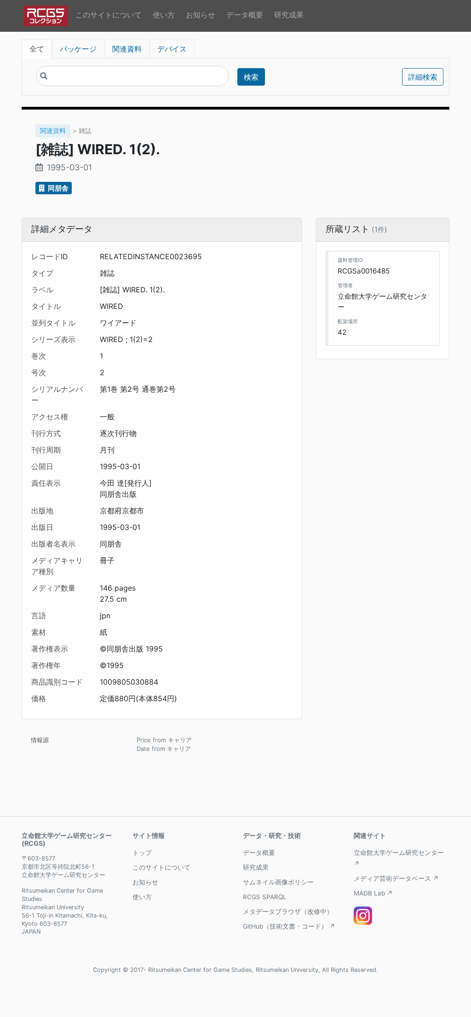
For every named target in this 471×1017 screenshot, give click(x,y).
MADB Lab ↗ (373, 893)
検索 (251, 76)
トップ (142, 852)
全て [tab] (36, 48)
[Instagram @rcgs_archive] (363, 916)
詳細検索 (422, 76)
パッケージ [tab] (78, 48)
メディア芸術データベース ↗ (396, 878)
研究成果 (289, 14)
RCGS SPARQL (265, 897)
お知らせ (200, 14)
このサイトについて (108, 14)
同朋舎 (57, 188)
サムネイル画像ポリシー (278, 882)
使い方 (164, 14)
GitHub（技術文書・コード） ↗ (289, 926)
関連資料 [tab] (127, 48)
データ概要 (244, 14)
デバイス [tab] (172, 48)
